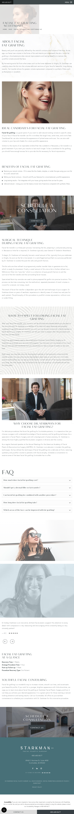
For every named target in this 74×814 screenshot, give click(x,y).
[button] (4, 810)
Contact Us (37, 221)
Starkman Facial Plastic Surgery (50, 690)
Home (5, 29)
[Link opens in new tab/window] (32, 768)
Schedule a (37, 718)
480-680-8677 (6, 2)
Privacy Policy (37, 787)
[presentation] (5, 641)
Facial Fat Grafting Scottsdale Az (28, 29)
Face (10, 29)
